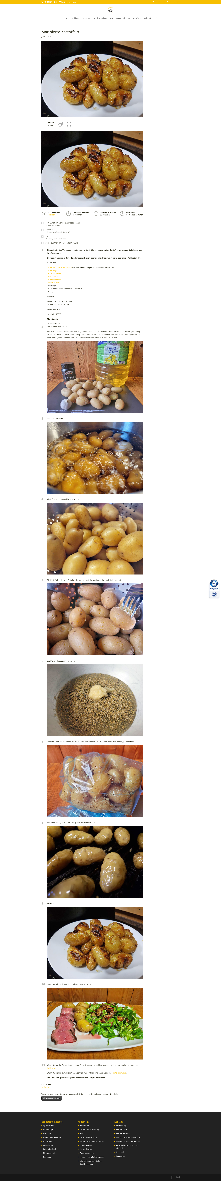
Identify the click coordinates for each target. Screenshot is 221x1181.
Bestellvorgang (86, 1145)
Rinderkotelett (49, 1153)
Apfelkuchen (48, 1125)
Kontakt (177, 2)
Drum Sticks (48, 1133)
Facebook (120, 1152)
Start (66, 18)
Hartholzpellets (54, 273)
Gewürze (137, 18)
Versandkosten (86, 1149)
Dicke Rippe (48, 1129)
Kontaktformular (119, 1073)
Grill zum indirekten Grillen (60, 267)
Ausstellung (121, 1125)
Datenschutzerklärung (89, 1129)
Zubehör (148, 18)
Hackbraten (48, 1141)
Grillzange (52, 270)
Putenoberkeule (50, 1149)
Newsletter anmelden (51, 1098)
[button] (69, 124)
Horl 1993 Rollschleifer (120, 18)
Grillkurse (76, 18)
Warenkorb (156, 2)
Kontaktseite (121, 1129)
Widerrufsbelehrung (88, 1137)
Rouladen (47, 1157)
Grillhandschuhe (55, 279)
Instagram (120, 1156)
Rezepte (86, 18)
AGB (81, 1133)
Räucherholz (53, 276)
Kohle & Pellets (100, 18)
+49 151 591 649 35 (132, 1141)
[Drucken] (60, 124)
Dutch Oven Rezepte (52, 1137)
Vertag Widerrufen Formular (92, 1141)
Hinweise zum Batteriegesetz (92, 1157)
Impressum (84, 1125)
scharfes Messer (55, 282)
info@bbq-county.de (131, 1137)
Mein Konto (167, 2)
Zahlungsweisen (87, 1153)
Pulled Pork (48, 1145)
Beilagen (45, 1087)
